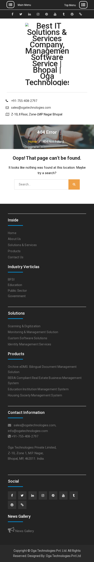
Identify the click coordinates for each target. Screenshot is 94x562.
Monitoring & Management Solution (33, 332)
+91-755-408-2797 (24, 101)
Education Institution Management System (38, 389)
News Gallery (24, 531)
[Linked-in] (32, 495)
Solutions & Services (22, 245)
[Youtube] (63, 495)
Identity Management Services (29, 344)
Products (14, 251)
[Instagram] (43, 495)
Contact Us (15, 257)
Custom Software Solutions (27, 338)
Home (12, 233)
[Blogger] (22, 505)
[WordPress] (12, 505)
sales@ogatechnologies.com (31, 107)
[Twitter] (22, 495)
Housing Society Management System (35, 395)
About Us (14, 239)
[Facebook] (12, 495)
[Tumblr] (74, 495)
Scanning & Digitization (24, 326)
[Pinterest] (53, 495)
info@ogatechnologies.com (28, 431)
